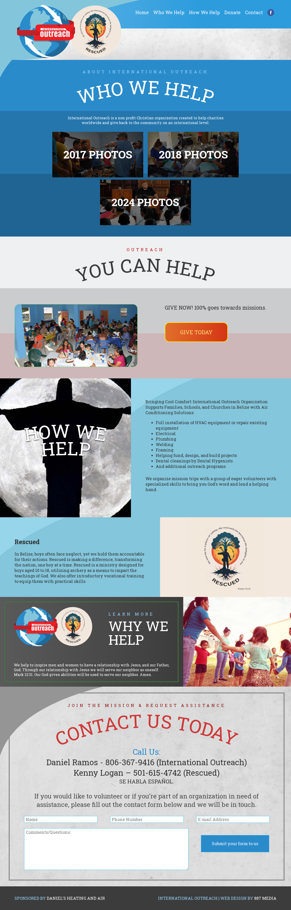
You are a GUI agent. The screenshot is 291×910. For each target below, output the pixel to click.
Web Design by (248, 898)
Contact (254, 12)
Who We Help (168, 12)
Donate (232, 12)
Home (142, 12)
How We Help (204, 12)
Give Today (196, 332)
